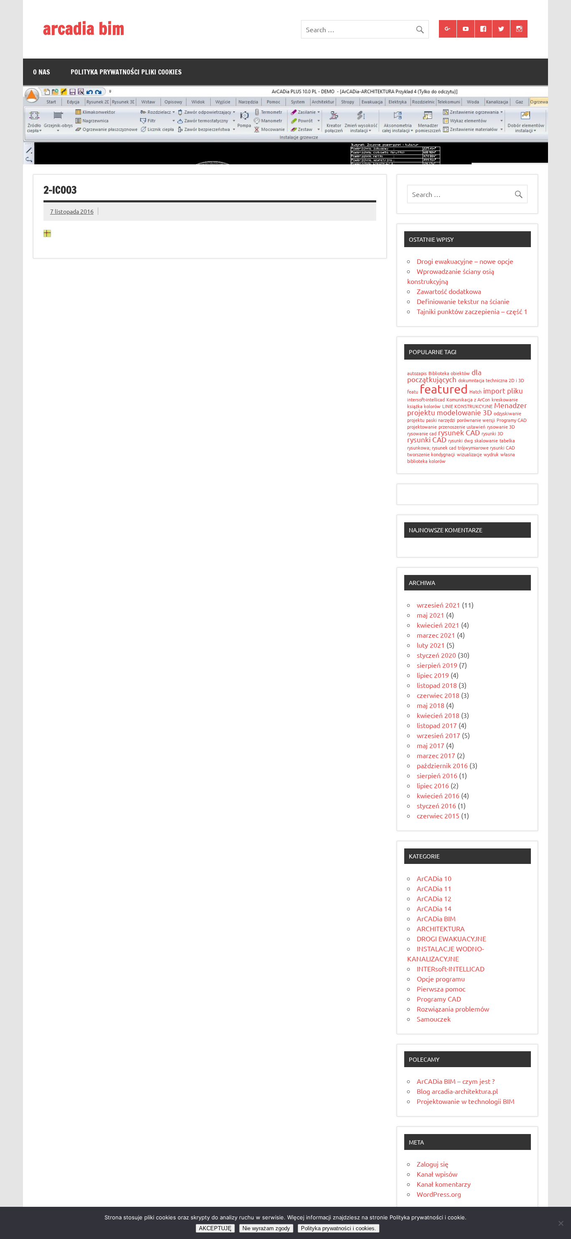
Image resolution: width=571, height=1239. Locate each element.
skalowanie (486, 440)
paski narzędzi (440, 419)
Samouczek (434, 1018)
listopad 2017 (437, 725)
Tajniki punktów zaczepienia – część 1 (472, 311)
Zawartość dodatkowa (449, 291)
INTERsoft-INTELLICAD (450, 968)
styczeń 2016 (436, 805)
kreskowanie (505, 399)
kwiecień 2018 (438, 715)
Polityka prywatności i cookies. (338, 1228)
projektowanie (422, 426)
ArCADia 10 (434, 878)
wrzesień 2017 (438, 735)
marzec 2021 (436, 635)
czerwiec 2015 (438, 815)
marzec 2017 (436, 755)
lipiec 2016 (433, 785)
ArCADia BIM (436, 918)
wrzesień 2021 (438, 604)
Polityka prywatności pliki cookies (126, 72)
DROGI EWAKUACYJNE (451, 938)
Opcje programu (441, 978)
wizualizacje (469, 454)
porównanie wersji (476, 419)
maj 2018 (430, 705)
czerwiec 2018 (438, 695)
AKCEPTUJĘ (215, 1228)
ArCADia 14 (434, 908)
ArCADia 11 (434, 888)
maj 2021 (430, 615)
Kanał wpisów (437, 1174)
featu (412, 391)
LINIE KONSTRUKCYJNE (467, 406)
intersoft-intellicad (426, 399)
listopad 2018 (437, 685)
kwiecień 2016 (438, 795)
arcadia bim (83, 28)
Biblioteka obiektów (449, 373)
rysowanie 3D (501, 426)
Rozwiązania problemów (453, 1008)
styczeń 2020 (436, 655)
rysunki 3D (492, 433)
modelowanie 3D (464, 412)
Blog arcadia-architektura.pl (457, 1091)
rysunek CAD (459, 432)
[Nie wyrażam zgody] (560, 1223)
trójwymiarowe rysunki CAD (486, 447)
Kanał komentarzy (444, 1184)
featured (444, 389)
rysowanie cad (421, 433)
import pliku (503, 390)
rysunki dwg (460, 440)
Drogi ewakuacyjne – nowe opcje (465, 261)
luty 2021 (431, 645)
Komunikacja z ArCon (468, 399)
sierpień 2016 (437, 775)
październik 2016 (442, 765)
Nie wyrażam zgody (266, 1228)
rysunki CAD (426, 439)
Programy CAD (512, 419)
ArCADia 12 (434, 898)
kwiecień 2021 (438, 625)
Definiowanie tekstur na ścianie (463, 301)
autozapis (417, 373)
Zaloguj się (433, 1164)
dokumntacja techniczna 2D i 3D (491, 380)
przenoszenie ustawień (461, 426)
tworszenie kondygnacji (431, 454)
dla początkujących (444, 375)
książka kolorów (424, 406)
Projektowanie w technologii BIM (466, 1101)
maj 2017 (430, 745)
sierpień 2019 (437, 665)
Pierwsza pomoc (441, 988)
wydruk (491, 454)
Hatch (475, 391)
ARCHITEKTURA (441, 928)
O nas (41, 72)
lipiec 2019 (433, 675)
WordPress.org (439, 1194)
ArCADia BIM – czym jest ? (456, 1081)
